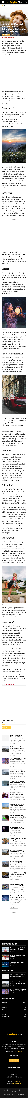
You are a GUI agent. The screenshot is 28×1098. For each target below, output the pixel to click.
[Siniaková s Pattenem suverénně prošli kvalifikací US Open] (5, 887)
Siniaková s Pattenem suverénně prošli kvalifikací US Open (18, 885)
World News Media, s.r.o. (13, 1090)
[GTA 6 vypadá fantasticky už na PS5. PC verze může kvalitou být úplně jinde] (5, 761)
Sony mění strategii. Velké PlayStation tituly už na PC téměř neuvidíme (18, 963)
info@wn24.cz (18, 1051)
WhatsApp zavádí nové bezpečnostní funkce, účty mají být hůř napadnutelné (18, 816)
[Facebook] (3, 727)
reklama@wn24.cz (16, 1083)
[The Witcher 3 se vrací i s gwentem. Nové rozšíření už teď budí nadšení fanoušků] (5, 852)
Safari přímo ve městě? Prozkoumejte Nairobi (17, 805)
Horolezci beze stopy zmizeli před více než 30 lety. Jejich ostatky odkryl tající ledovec (17, 770)
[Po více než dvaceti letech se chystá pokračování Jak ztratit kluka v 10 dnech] (5, 841)
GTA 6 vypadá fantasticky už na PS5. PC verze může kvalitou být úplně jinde (18, 759)
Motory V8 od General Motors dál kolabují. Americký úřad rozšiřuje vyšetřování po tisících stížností (17, 862)
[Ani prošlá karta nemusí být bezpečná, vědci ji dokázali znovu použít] (5, 875)
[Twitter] (9, 727)
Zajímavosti (5, 34)
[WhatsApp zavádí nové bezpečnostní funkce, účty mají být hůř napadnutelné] (5, 818)
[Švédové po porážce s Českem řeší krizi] (5, 957)
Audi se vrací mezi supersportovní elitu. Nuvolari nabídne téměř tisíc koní (17, 747)
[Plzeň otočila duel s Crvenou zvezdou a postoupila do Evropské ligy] (5, 738)
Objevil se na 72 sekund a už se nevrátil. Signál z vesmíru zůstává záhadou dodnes (17, 896)
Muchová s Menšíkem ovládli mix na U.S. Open (17, 793)
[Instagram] (6, 727)
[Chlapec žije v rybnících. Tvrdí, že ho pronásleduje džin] (5, 784)
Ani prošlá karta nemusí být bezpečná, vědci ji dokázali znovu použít (18, 873)
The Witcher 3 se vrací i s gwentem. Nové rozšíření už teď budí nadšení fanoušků (18, 850)
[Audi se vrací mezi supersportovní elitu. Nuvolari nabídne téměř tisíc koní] (5, 749)
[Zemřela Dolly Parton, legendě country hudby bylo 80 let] (5, 829)
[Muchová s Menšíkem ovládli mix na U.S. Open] (5, 795)
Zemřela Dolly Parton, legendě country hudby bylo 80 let (17, 827)
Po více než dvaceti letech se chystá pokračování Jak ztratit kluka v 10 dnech (18, 839)
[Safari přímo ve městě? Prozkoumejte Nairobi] (5, 806)
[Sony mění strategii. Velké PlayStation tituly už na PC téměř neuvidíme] (5, 964)
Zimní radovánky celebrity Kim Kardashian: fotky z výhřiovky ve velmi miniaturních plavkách (18, 948)
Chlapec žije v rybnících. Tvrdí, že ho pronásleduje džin (17, 782)
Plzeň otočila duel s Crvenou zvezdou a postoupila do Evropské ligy (17, 736)
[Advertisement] (14, 74)
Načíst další (13, 907)
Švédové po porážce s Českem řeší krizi (18, 956)
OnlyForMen (9, 720)
